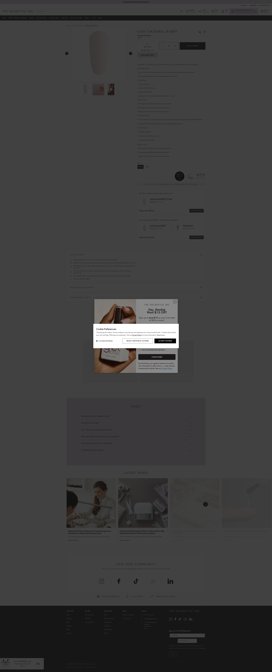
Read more (161, 335)
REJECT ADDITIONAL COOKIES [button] (138, 341)
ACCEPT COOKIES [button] (165, 341)
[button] (104, 341)
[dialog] (136, 336)
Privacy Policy (137, 335)
